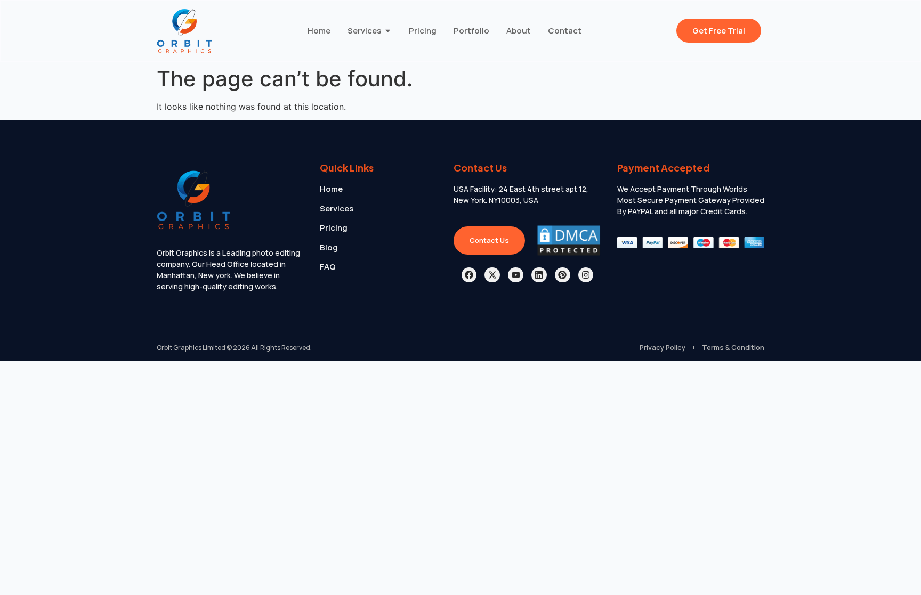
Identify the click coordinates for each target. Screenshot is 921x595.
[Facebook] (469, 275)
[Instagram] (586, 275)
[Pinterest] (562, 275)
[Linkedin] (539, 275)
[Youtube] (515, 275)
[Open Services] (388, 31)
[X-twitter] (492, 275)
